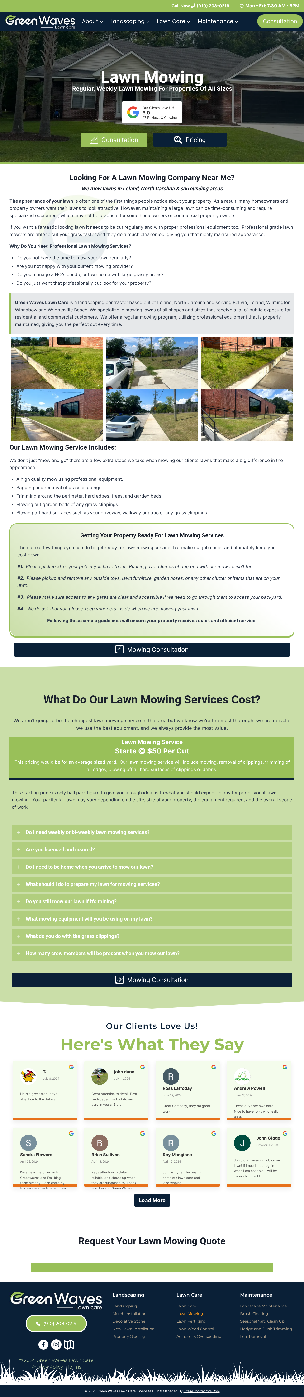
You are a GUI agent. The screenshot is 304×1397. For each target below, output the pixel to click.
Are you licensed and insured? (60, 850)
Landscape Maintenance (263, 1306)
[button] (114, 140)
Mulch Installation (130, 1313)
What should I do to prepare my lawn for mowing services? (93, 884)
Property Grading (129, 1336)
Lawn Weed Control (195, 1329)
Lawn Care (186, 1306)
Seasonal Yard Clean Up (262, 1321)
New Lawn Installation (134, 1329)
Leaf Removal (253, 1336)
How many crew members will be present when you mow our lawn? (103, 953)
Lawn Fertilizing (191, 1321)
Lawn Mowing (189, 1313)
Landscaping (125, 1306)
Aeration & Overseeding (198, 1336)
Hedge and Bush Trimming (266, 1329)
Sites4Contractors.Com (202, 1391)
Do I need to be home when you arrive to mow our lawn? (89, 867)
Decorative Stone (129, 1321)
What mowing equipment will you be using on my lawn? (89, 919)
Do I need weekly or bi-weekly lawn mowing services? (88, 832)
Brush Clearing (254, 1313)
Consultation (280, 21)
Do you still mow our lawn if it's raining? (71, 901)
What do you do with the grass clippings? (72, 936)
